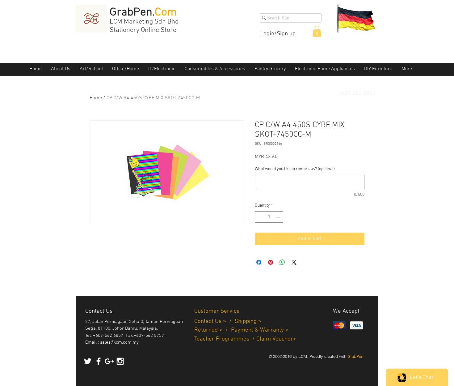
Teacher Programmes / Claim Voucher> (245, 339)
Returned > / (212, 330)
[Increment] (278, 217)
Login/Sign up (278, 33)
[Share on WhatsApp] (282, 262)
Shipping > (248, 321)
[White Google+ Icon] (109, 361)
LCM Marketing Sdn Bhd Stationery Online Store (144, 26)
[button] (317, 31)
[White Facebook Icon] (98, 361)
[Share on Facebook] (259, 262)
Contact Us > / (214, 321)
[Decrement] (259, 217)
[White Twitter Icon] (88, 361)
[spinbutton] (269, 217)
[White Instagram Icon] (120, 361)
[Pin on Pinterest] (270, 262)
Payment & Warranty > (259, 330)
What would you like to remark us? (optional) (295, 169)
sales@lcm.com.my (119, 342)
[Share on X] (294, 262)
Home (96, 98)
